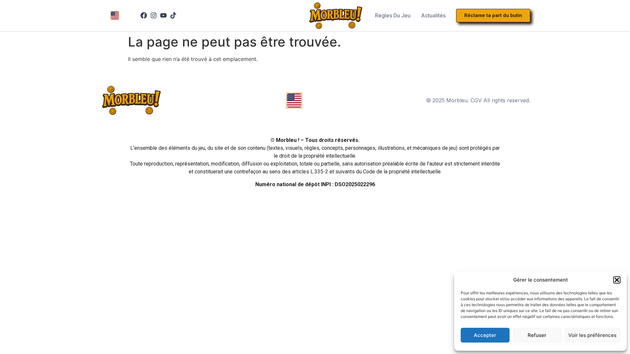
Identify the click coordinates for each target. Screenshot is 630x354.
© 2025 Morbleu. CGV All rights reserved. (478, 100)
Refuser (537, 335)
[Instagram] (153, 15)
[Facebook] (143, 15)
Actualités (433, 15)
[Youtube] (163, 15)
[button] (617, 280)
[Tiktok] (173, 15)
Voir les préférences (592, 335)
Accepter (485, 335)
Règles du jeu (392, 15)
